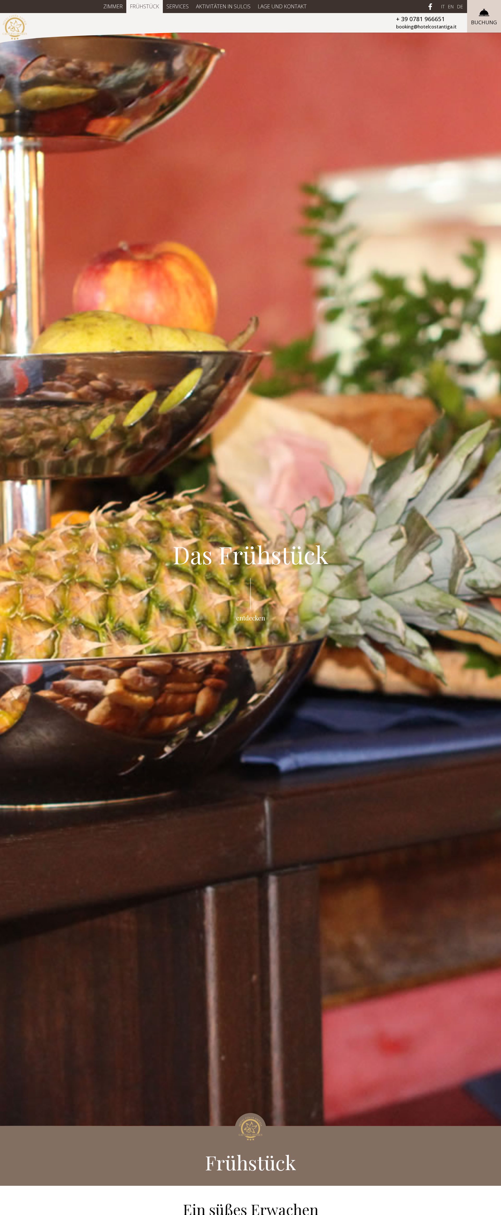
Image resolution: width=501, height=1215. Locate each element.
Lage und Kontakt (282, 6)
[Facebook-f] (430, 6)
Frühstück (144, 6)
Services (177, 6)
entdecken (250, 618)
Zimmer (113, 6)
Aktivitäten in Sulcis (223, 6)
